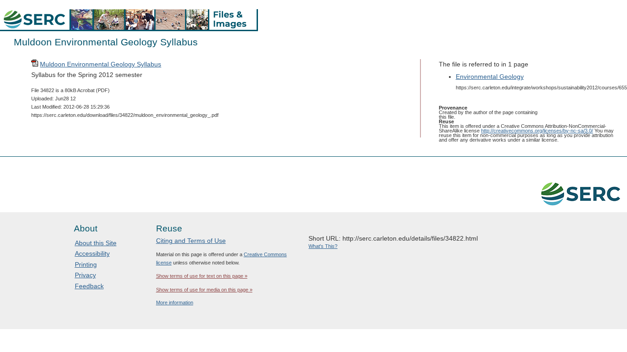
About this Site (96, 243)
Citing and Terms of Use (191, 240)
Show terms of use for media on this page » (204, 289)
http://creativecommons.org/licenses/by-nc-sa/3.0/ (537, 130)
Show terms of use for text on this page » (201, 276)
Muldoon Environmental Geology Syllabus (100, 64)
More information (174, 302)
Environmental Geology (490, 76)
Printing (86, 264)
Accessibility (92, 253)
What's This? (322, 246)
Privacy (85, 275)
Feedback (89, 286)
